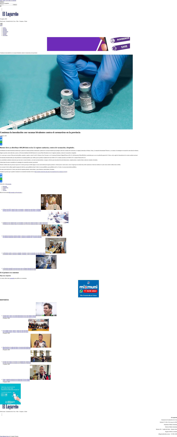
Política (4, 27)
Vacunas (4, 190)
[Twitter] (88, 140)
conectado (12, 278)
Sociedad (5, 30)
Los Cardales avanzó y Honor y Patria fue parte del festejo (15, 330)
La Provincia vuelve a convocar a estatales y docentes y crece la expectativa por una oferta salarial (24, 253)
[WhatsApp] (88, 142)
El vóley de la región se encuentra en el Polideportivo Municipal (17, 361)
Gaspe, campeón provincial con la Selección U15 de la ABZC (16, 379)
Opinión (4, 34)
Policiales (5, 32)
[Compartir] (88, 144)
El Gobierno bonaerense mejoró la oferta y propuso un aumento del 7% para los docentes (22, 236)
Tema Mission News (4, 436)
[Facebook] (88, 137)
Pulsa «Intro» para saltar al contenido (8, 0)
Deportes (5, 29)
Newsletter (5, 35)
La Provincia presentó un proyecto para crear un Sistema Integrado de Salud (19, 268)
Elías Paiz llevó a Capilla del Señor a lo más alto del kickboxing (17, 347)
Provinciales (5, 31)
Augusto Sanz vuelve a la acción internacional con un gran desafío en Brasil (19, 315)
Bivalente (5, 186)
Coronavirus (5, 187)
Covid (4, 188)
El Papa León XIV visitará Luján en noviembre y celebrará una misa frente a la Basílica (22, 209)
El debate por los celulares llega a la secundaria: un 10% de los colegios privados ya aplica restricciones (25, 222)
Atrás (1, 25)
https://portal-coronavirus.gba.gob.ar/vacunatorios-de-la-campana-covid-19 (51, 171)
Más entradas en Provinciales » (15, 192)
